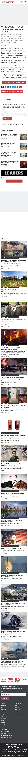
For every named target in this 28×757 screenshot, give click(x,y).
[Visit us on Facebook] (9, 747)
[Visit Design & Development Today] (3, 679)
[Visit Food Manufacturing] (10, 679)
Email (2, 691)
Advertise (16, 749)
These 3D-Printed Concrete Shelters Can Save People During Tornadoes (8, 154)
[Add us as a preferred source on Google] (20, 87)
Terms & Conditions (8, 751)
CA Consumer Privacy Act (20, 751)
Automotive (5, 345)
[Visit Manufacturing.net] (10, 681)
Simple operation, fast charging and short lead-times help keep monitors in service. (12, 439)
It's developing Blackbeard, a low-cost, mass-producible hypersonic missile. (12, 381)
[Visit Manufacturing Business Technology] (17, 681)
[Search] (21, 2)
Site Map (15, 752)
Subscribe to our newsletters (14, 82)
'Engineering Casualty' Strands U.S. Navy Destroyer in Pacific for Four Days (12, 662)
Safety (3, 433)
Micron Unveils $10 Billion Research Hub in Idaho (8, 144)
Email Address (6, 111)
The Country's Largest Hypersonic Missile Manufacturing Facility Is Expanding (12, 378)
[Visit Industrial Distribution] (3, 681)
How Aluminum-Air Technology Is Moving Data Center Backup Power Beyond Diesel (9, 136)
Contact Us (9, 749)
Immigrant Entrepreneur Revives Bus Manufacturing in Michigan (11, 464)
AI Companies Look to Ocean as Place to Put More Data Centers (13, 604)
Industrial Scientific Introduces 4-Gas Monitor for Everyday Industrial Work (13, 436)
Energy (4, 257)
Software (4, 600)
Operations (5, 287)
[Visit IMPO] (24, 679)
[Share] (6, 87)
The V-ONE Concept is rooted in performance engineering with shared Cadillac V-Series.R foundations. (12, 636)
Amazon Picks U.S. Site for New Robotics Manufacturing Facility (12, 521)
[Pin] (16, 87)
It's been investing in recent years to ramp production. (11, 579)
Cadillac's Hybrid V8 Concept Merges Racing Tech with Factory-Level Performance (13, 632)
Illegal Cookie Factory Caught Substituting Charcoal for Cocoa (12, 494)
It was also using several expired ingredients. (12, 496)
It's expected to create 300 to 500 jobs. (11, 523)
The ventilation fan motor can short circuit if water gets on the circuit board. (13, 409)
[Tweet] (13, 87)
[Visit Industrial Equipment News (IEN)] (17, 679)
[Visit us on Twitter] (12, 747)
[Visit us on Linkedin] (18, 747)
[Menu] (25, 2)
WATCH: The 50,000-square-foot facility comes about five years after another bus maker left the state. (13, 468)
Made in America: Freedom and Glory (11, 548)
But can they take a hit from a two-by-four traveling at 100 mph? (13, 323)
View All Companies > (14, 181)
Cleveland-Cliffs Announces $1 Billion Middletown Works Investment (9, 163)
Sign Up (5, 698)
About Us (3, 749)
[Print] (2, 87)
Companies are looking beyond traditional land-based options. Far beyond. (12, 607)
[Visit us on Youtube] (15, 747)
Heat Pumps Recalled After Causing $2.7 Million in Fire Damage (14, 406)
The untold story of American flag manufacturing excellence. (13, 551)
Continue (7, 118)
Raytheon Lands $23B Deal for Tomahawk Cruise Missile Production (12, 576)
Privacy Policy (23, 749)
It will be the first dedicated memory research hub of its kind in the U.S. (13, 294)
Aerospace (4, 375)
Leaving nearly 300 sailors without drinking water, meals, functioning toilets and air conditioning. (13, 665)
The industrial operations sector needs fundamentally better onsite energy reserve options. (12, 265)
